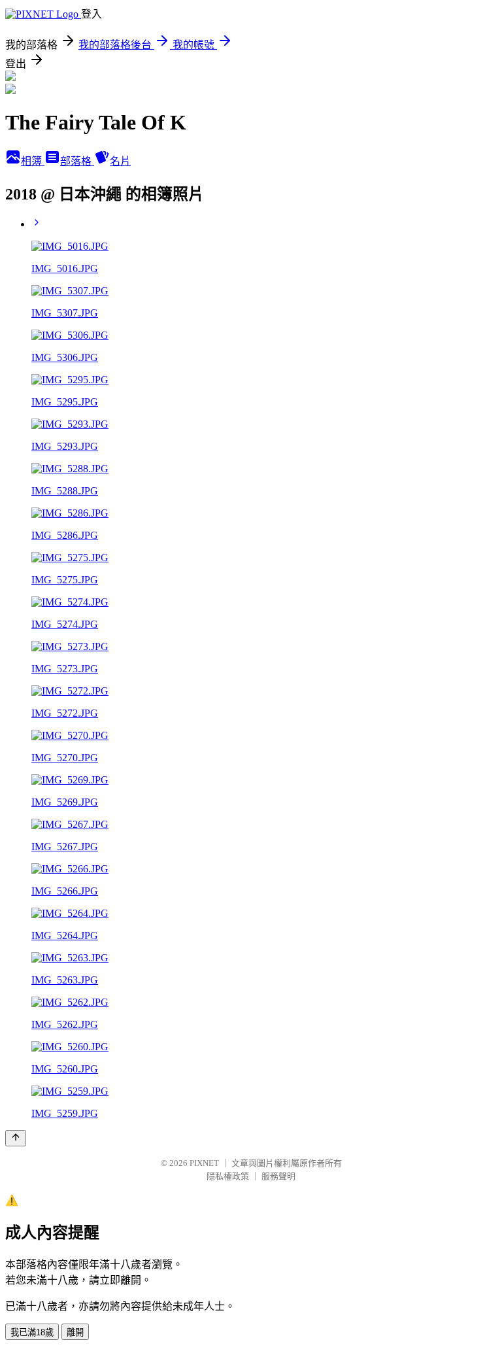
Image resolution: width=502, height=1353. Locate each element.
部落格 (77, 161)
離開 (75, 1332)
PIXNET (204, 1163)
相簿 (32, 161)
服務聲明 (278, 1176)
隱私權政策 (228, 1176)
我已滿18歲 (32, 1332)
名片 (120, 161)
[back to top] (15, 1138)
